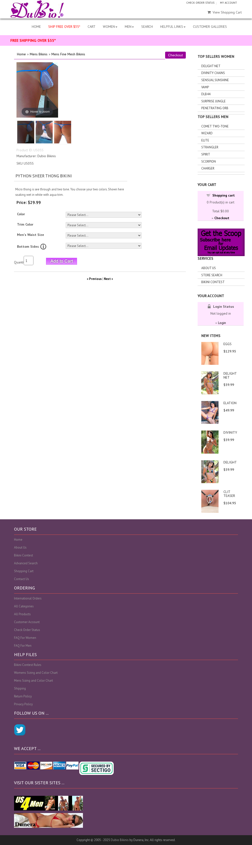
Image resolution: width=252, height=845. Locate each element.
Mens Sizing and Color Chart (33, 680)
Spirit (205, 154)
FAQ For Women (25, 638)
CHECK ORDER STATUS (200, 2)
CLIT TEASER (229, 494)
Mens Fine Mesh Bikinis (68, 54)
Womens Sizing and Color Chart (36, 673)
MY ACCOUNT (228, 2)
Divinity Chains (213, 73)
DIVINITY (230, 432)
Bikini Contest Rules (27, 665)
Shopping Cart (23, 571)
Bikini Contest (213, 282)
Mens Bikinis (38, 54)
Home (21, 54)
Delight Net (210, 66)
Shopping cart (223, 195)
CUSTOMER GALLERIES (210, 26)
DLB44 (205, 94)
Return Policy (23, 696)
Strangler (209, 147)
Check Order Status (27, 630)
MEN (128, 26)
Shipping (20, 688)
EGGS (227, 344)
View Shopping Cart (227, 12)
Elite (205, 140)
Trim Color (25, 224)
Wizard (207, 133)
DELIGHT (230, 462)
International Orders (28, 598)
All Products (22, 614)
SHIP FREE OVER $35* (64, 26)
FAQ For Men (23, 646)
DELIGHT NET (229, 375)
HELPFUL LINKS (171, 26)
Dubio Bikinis (120, 840)
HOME (36, 26)
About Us (208, 268)
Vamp (205, 87)
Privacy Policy (23, 704)
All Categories (24, 606)
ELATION (229, 403)
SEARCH (147, 26)
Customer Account (27, 622)
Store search (211, 275)
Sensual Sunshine (215, 80)
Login (222, 323)
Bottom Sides (28, 246)
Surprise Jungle (213, 101)
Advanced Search (26, 563)
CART (91, 26)
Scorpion (208, 161)
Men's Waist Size (30, 234)
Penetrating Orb (214, 108)
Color (21, 214)
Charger (207, 168)
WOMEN (109, 26)
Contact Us (21, 579)
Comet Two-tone (215, 126)
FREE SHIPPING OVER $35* (33, 40)
